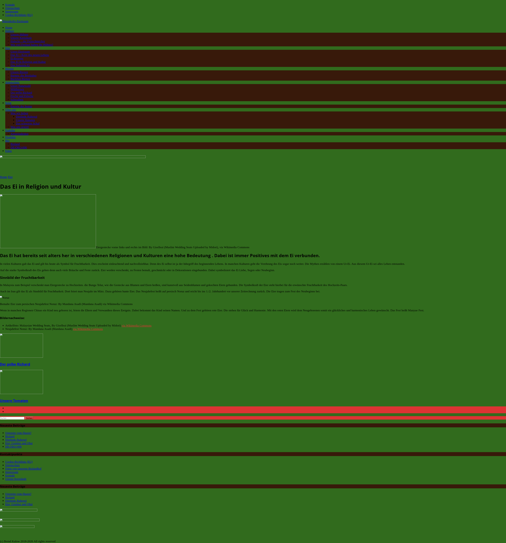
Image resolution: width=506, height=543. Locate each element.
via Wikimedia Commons (137, 325)
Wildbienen (17, 89)
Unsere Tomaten (25, 120)
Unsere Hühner (19, 34)
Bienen (9, 68)
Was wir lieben (19, 113)
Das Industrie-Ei (20, 65)
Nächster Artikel (15, 411)
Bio (7, 140)
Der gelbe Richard (21, 92)
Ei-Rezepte (17, 58)
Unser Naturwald (21, 85)
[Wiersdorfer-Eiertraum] (253, 21)
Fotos (8, 150)
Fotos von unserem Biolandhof (23, 468)
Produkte (10, 137)
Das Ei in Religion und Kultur (28, 61)
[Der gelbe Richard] (21, 356)
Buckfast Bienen (20, 78)
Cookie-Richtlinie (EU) (19, 14)
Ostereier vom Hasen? (18, 432)
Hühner (9, 31)
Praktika (10, 130)
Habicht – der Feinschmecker (28, 41)
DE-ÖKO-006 (19, 147)
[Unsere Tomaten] (21, 393)
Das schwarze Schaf (28, 123)
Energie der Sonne (21, 106)
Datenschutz (12, 8)
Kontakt (10, 4)
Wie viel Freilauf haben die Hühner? (32, 44)
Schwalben (17, 99)
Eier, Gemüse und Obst (19, 443)
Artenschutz (12, 82)
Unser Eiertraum (20, 51)
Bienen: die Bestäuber (24, 75)
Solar (8, 102)
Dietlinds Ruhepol (26, 116)
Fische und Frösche (22, 96)
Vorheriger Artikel (15, 408)
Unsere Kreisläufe (21, 37)
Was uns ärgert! (20, 126)
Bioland (15, 144)
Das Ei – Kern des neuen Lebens (30, 55)
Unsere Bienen (19, 72)
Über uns (10, 109)
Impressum (11, 11)
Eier (7, 48)
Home (8, 27)
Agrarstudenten (19, 133)
